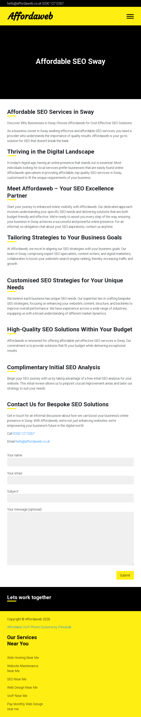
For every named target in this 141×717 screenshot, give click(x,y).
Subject (12, 491)
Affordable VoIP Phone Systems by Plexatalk (39, 627)
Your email (14, 473)
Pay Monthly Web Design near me (25, 706)
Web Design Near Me (22, 687)
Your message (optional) (24, 509)
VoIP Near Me (17, 696)
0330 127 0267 (53, 3)
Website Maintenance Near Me (22, 668)
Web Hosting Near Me (23, 658)
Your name (14, 455)
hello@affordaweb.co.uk (24, 3)
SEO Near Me (16, 679)
